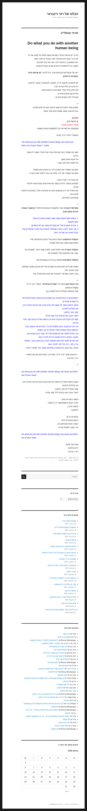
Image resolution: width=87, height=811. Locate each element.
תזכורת (66, 700)
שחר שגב (72, 691)
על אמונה (54, 707)
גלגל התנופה (53, 672)
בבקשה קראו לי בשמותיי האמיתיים (63, 578)
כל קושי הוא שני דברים (55, 656)
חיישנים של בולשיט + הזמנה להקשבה (44, 640)
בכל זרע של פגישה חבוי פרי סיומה (45, 694)
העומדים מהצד (70, 591)
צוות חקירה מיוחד (61, 726)
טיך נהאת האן (52, 458)
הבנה (65, 458)
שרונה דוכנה (71, 669)
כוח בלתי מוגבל (64, 723)
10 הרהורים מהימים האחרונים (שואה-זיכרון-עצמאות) (43, 704)
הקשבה (60, 458)
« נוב (67, 791)
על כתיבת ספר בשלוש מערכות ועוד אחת (60, 610)
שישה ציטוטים (70, 540)
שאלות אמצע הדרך (68, 521)
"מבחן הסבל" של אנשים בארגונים (51, 669)
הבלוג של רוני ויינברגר (62, 14)
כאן (48, 291)
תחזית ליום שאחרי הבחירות (53, 653)
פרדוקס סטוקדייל (62, 685)
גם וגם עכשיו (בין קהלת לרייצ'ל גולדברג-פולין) (59, 553)
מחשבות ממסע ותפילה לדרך (65, 527)
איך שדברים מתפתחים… (57, 647)
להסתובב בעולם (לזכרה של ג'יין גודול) (62, 565)
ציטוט (27, 458)
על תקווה (66, 634)
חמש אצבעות (53, 662)
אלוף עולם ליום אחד (68, 603)
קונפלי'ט (75, 460)
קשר (71, 460)
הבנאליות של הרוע (63, 659)
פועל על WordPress (56, 804)
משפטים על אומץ (64, 637)
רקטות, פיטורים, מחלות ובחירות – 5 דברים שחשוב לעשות (48, 716)
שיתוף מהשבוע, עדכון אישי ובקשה (63, 546)
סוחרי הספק (71, 572)
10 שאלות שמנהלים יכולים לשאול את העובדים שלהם (44, 678)
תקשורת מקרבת (64, 460)
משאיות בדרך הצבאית (67, 559)
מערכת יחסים (43, 458)
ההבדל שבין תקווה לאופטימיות (64, 534)
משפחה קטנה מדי (60, 650)
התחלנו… (65, 681)
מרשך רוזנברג (33, 458)
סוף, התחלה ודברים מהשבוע (65, 584)
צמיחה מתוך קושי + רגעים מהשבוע (63, 597)
